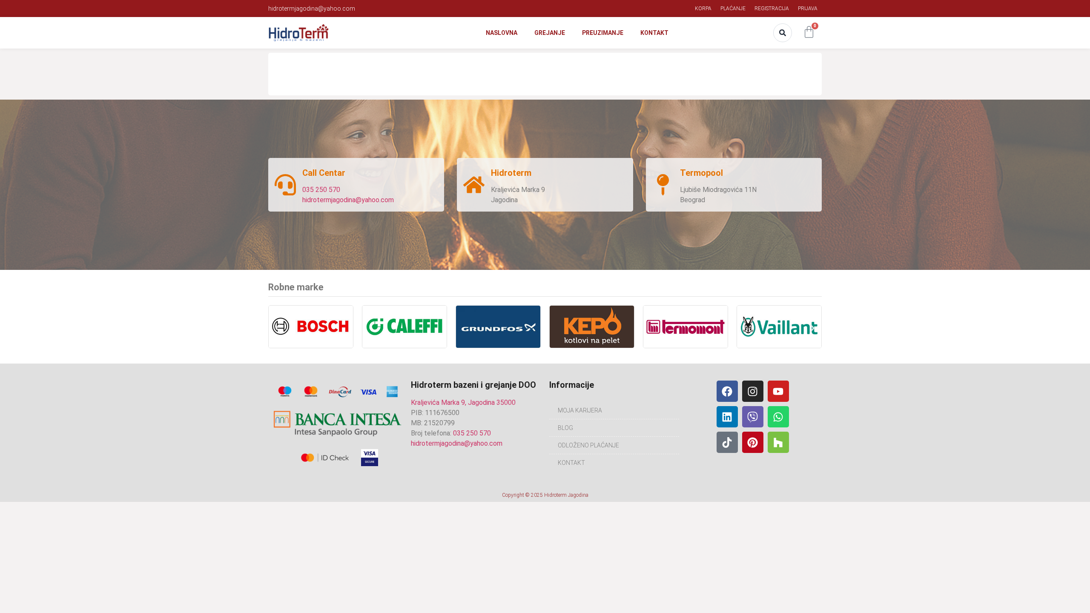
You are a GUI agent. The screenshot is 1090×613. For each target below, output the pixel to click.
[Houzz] (778, 442)
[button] (277, 328)
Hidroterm (511, 173)
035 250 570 (321, 190)
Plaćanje (733, 8)
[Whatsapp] (778, 416)
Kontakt (654, 32)
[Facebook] (727, 391)
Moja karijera (580, 410)
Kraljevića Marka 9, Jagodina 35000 (463, 402)
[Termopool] (663, 184)
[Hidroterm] (474, 184)
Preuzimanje (602, 32)
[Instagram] (752, 391)
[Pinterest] (752, 442)
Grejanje (549, 32)
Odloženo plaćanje (588, 445)
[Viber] (752, 416)
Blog (565, 427)
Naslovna (501, 32)
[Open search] (782, 32)
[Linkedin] (727, 416)
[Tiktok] (727, 442)
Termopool (701, 173)
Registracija (771, 8)
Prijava (808, 8)
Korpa (703, 8)
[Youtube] (778, 391)
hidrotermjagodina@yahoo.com (348, 200)
